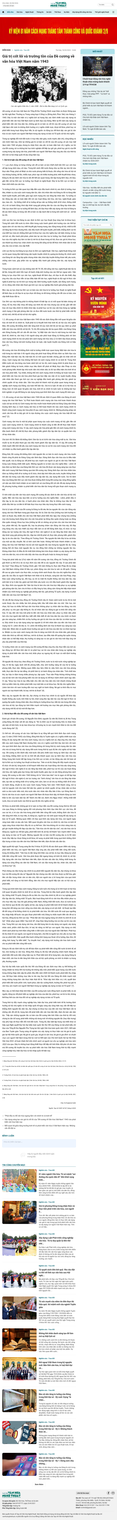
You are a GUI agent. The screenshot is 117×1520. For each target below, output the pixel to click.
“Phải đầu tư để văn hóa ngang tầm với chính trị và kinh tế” (28, 1116)
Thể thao (57, 12)
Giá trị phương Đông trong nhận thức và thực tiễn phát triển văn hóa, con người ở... (57, 1209)
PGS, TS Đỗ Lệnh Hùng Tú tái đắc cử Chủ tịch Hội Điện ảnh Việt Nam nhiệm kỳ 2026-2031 (97, 158)
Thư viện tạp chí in (98, 220)
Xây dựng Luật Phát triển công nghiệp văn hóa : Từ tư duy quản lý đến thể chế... (56, 1241)
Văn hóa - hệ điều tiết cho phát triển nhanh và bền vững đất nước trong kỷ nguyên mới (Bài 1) (97, 190)
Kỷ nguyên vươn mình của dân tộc (95, 196)
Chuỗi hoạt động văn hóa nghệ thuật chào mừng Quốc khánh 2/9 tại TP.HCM (96, 82)
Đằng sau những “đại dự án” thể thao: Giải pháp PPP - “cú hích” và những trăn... (96, 94)
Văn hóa (20, 12)
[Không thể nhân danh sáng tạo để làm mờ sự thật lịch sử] (19, 1339)
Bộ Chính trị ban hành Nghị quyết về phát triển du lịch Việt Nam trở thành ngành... (97, 105)
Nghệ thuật (29, 12)
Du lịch (49, 12)
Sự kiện (66, 12)
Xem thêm (39, 1484)
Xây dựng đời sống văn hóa (82, 12)
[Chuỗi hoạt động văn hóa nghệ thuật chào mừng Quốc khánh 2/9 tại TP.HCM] (97, 66)
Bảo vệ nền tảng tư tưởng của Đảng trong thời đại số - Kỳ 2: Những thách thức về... (55, 1429)
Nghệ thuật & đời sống (91, 149)
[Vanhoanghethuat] (3, 12)
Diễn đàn (10, 12)
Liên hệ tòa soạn (83, 1493)
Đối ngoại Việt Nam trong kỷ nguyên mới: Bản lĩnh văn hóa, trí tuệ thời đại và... (55, 1365)
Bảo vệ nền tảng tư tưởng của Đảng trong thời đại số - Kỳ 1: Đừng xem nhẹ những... (56, 1461)
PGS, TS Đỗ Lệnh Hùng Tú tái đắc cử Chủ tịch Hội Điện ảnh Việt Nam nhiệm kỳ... (97, 117)
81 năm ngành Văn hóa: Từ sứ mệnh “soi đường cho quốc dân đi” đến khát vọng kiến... (57, 1177)
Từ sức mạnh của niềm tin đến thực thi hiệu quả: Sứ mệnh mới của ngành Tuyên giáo (57, 1304)
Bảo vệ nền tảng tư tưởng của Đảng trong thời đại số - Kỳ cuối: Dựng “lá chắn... (55, 1397)
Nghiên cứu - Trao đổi (21, 50)
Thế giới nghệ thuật (102, 12)
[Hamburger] (113, 12)
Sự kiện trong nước (89, 164)
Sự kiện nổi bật (9, 6)
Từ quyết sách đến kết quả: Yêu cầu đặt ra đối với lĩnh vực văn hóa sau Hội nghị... (57, 1272)
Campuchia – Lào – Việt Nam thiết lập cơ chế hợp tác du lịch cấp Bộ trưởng (97, 205)
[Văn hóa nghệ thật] (11, 1497)
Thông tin (40, 12)
